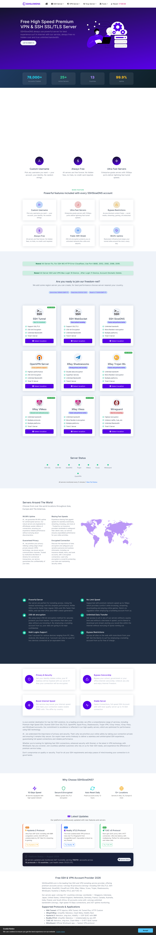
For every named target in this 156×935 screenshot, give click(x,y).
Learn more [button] (60, 932)
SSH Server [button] (57, 4)
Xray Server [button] (90, 4)
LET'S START (27, 43)
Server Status (125, 859)
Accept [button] (145, 930)
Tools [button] (104, 4)
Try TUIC (107, 845)
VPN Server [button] (74, 4)
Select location (40, 341)
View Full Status (91, 482)
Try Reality (69, 845)
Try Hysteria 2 (31, 845)
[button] (135, 930)
